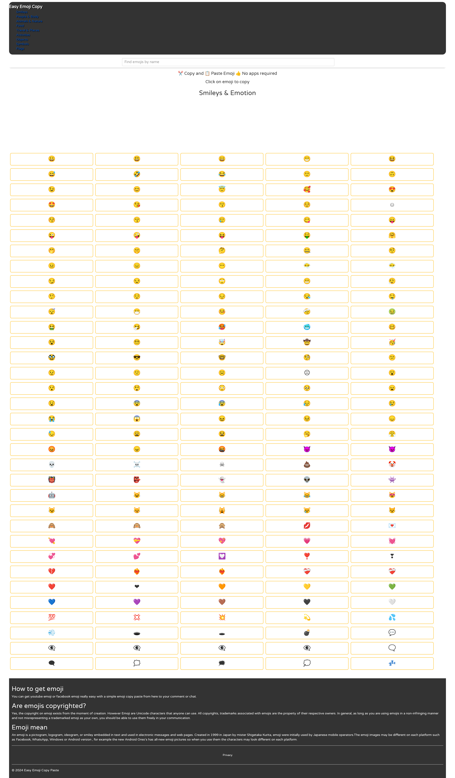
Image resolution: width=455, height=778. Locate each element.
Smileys (22, 12)
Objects (22, 39)
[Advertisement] (227, 125)
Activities (23, 35)
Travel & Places (27, 30)
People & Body (27, 16)
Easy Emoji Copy (25, 6)
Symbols (22, 44)
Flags (20, 48)
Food (20, 26)
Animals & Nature (29, 21)
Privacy (227, 755)
